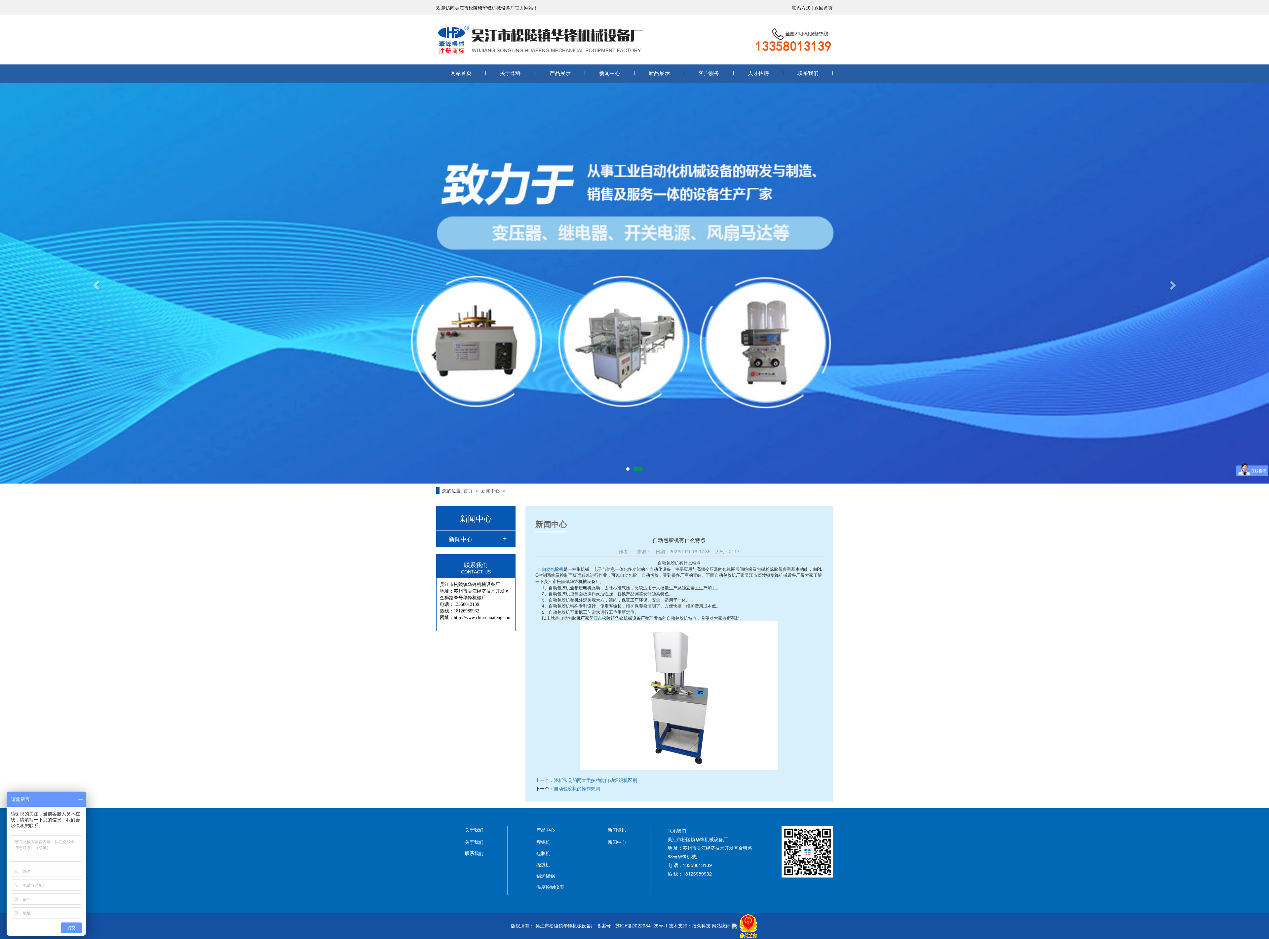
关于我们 (474, 842)
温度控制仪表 (550, 886)
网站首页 (461, 73)
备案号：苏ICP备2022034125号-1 (632, 925)
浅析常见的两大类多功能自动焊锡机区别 (595, 780)
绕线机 (543, 864)
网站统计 (721, 925)
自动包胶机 (552, 569)
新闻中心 (609, 73)
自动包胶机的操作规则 (577, 788)
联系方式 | (803, 7)
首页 (468, 490)
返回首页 (823, 7)
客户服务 (708, 73)
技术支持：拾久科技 (690, 925)
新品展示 (659, 73)
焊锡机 (543, 842)
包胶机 (543, 853)
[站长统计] (734, 925)
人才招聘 (758, 73)
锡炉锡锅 (545, 875)
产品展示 (560, 73)
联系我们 (808, 73)
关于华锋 (510, 73)
